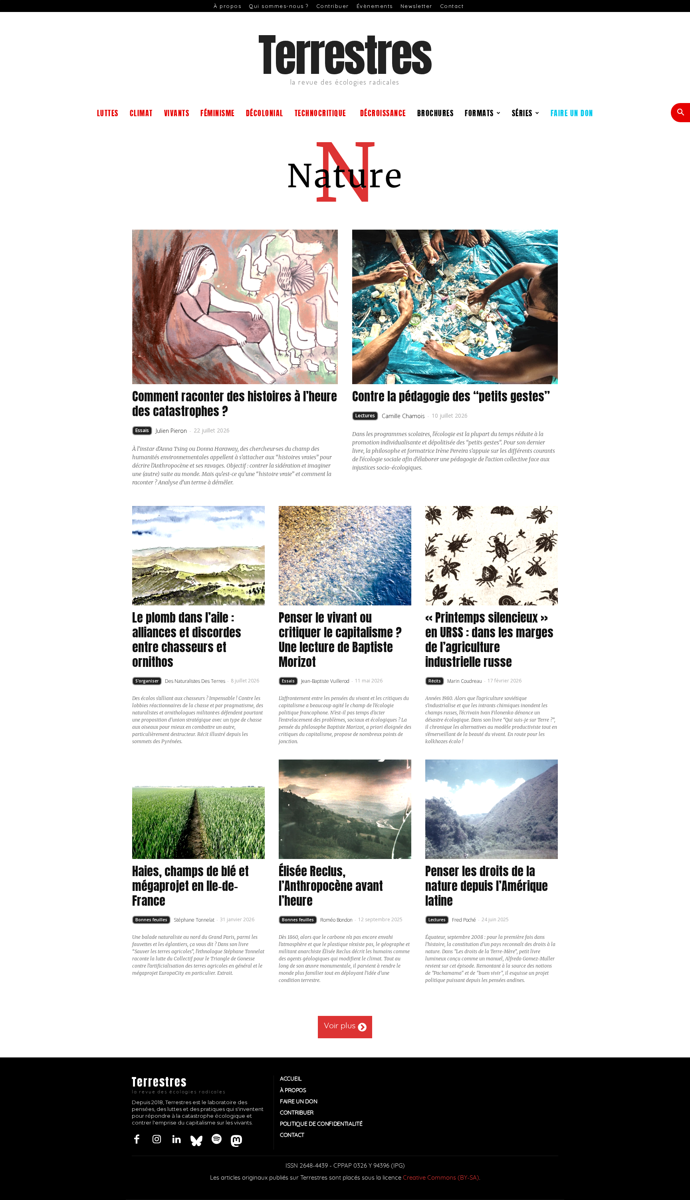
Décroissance (383, 112)
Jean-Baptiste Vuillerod (325, 681)
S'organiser (147, 681)
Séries (522, 112)
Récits (434, 681)
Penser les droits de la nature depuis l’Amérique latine (486, 886)
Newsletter (416, 6)
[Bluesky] (196, 1140)
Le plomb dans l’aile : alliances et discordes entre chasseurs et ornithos (186, 640)
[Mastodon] (236, 1140)
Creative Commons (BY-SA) (441, 1178)
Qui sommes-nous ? (279, 6)
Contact (452, 6)
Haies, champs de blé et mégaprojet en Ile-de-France (190, 886)
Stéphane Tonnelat (194, 919)
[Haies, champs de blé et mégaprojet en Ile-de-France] (198, 809)
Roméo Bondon (336, 919)
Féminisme (217, 112)
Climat (141, 112)
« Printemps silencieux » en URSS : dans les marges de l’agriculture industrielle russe (489, 640)
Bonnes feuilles (151, 919)
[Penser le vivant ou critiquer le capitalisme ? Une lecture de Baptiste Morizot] (345, 555)
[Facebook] (137, 1140)
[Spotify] (216, 1140)
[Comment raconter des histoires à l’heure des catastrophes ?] (235, 307)
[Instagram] (157, 1140)
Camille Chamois (403, 416)
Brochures (435, 112)
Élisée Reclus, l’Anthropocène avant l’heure (331, 886)
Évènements (375, 6)
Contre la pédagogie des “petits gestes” (451, 396)
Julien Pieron (171, 430)
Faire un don (572, 112)
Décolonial (265, 112)
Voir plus (339, 1026)
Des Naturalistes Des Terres (195, 681)
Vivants (177, 112)
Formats (479, 112)
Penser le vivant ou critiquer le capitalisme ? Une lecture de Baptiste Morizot (340, 640)
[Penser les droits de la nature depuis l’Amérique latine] (491, 809)
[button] (680, 113)
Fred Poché (464, 919)
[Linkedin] (176, 1140)
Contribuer (332, 6)
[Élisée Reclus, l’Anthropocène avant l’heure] (345, 809)
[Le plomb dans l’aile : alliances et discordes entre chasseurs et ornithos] (198, 555)
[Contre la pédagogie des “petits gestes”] (455, 307)
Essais (142, 430)
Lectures (365, 415)
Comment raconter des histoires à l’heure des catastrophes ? (234, 403)
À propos (227, 6)
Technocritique (320, 112)
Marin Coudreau (464, 681)
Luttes (108, 112)
